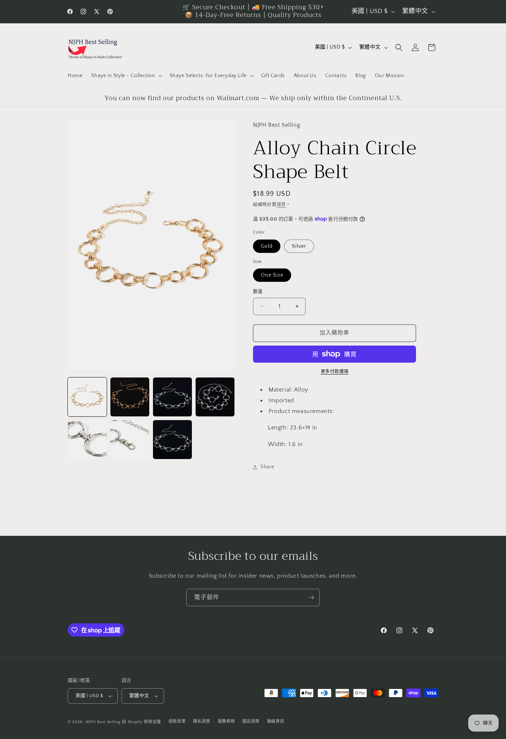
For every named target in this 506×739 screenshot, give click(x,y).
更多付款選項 (335, 371)
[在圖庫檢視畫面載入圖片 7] (172, 439)
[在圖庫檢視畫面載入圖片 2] (129, 396)
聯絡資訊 (275, 721)
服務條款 (226, 721)
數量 (258, 291)
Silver (299, 246)
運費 (281, 204)
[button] (126, 75)
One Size (272, 275)
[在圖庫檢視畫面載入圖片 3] (172, 396)
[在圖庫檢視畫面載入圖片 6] (129, 439)
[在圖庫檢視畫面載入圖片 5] (87, 439)
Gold (267, 246)
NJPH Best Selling (104, 722)
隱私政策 (201, 721)
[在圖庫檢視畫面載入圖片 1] (87, 396)
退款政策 (177, 721)
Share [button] (267, 467)
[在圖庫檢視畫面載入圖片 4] (215, 396)
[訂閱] (311, 597)
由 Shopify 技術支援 (141, 722)
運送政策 (251, 721)
